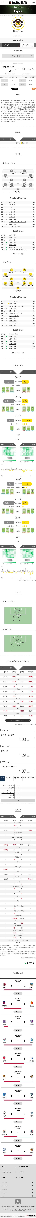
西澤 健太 (12, 219)
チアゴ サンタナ (15, 227)
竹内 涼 (12, 214)
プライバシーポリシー (17, 1206)
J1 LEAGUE (4, 1182)
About (21, 1177)
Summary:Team (23, 1166)
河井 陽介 (12, 242)
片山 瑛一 (12, 212)
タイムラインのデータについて (26, 580)
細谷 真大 (12, 349)
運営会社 (25, 1206)
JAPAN (21, 1172)
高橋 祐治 (12, 336)
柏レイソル (28, 68)
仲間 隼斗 (12, 346)
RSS (34, 88)
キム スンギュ (14, 301)
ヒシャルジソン (14, 316)
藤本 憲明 (12, 224)
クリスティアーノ (15, 323)
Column (4, 1177)
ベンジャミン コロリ (16, 247)
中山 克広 (12, 245)
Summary (4, 1192)
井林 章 (12, 209)
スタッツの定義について (28, 957)
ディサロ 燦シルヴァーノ (17, 250)
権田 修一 (12, 202)
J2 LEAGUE (4, 1186)
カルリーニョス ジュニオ (17, 222)
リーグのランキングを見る (18, 720)
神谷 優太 (12, 321)
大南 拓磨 (12, 304)
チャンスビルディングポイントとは (25, 724)
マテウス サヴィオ (15, 313)
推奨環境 (9, 1206)
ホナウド (12, 217)
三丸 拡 (12, 311)
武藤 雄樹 (12, 326)
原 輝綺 (12, 205)
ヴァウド (12, 207)
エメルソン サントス (16, 306)
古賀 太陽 (12, 308)
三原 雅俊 (12, 344)
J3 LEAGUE (4, 1189)
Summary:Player (6, 1172)
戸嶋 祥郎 (12, 341)
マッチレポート (18, 56)
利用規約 (4, 1206)
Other (3, 1196)
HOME (1, 15)
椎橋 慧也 (12, 318)
